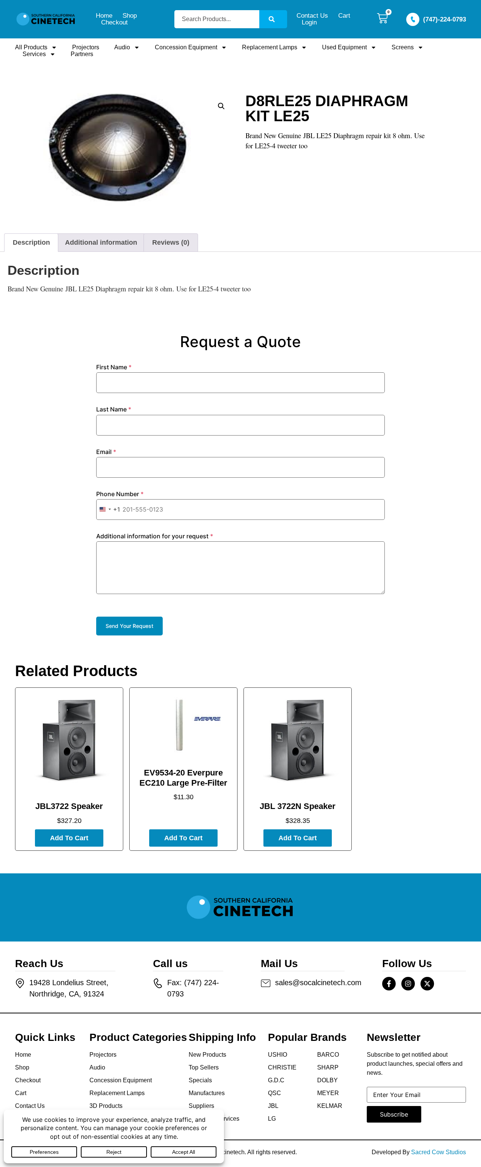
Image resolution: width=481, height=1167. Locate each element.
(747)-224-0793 (444, 19)
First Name (114, 367)
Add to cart (69, 838)
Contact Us (312, 15)
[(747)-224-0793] (412, 19)
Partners (82, 54)
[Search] (273, 19)
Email (106, 452)
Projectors (85, 47)
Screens (403, 47)
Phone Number (120, 494)
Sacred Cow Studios (438, 1152)
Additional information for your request (154, 536)
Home (104, 15)
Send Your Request (129, 626)
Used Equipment (344, 47)
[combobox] (216, 19)
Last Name (113, 409)
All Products (31, 47)
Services (34, 54)
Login (309, 22)
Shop (130, 15)
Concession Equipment (186, 47)
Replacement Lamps (269, 47)
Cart (344, 15)
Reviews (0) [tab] (170, 242)
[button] (221, 106)
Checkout (114, 22)
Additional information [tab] (101, 242)
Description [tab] (31, 242)
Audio (122, 47)
